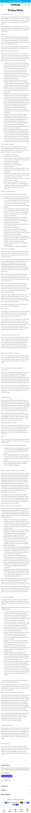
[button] (3, 1)
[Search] (25, 4)
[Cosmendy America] (15, 5)
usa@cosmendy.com (5, 773)
